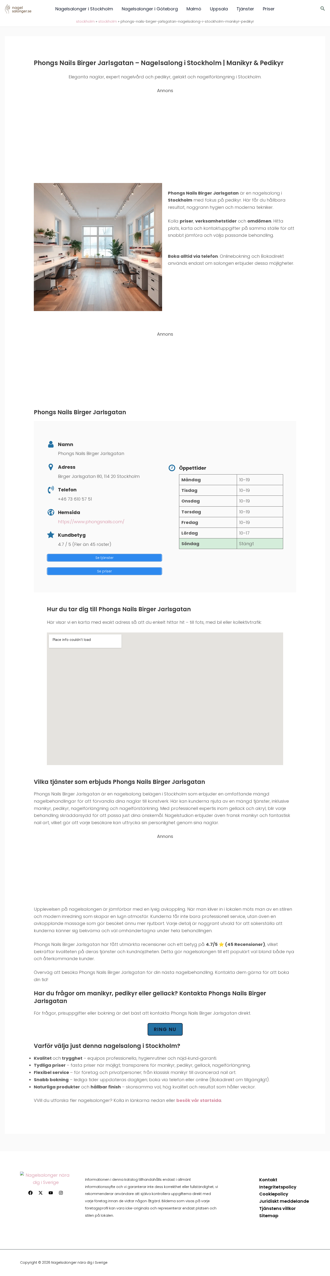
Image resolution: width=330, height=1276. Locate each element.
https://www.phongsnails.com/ (91, 522)
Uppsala (219, 9)
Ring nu (165, 1029)
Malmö (194, 9)
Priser (269, 9)
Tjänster (245, 9)
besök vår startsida (198, 1100)
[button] (322, 9)
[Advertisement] (165, 132)
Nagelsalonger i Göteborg (150, 9)
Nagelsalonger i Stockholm (84, 9)
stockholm (85, 21)
